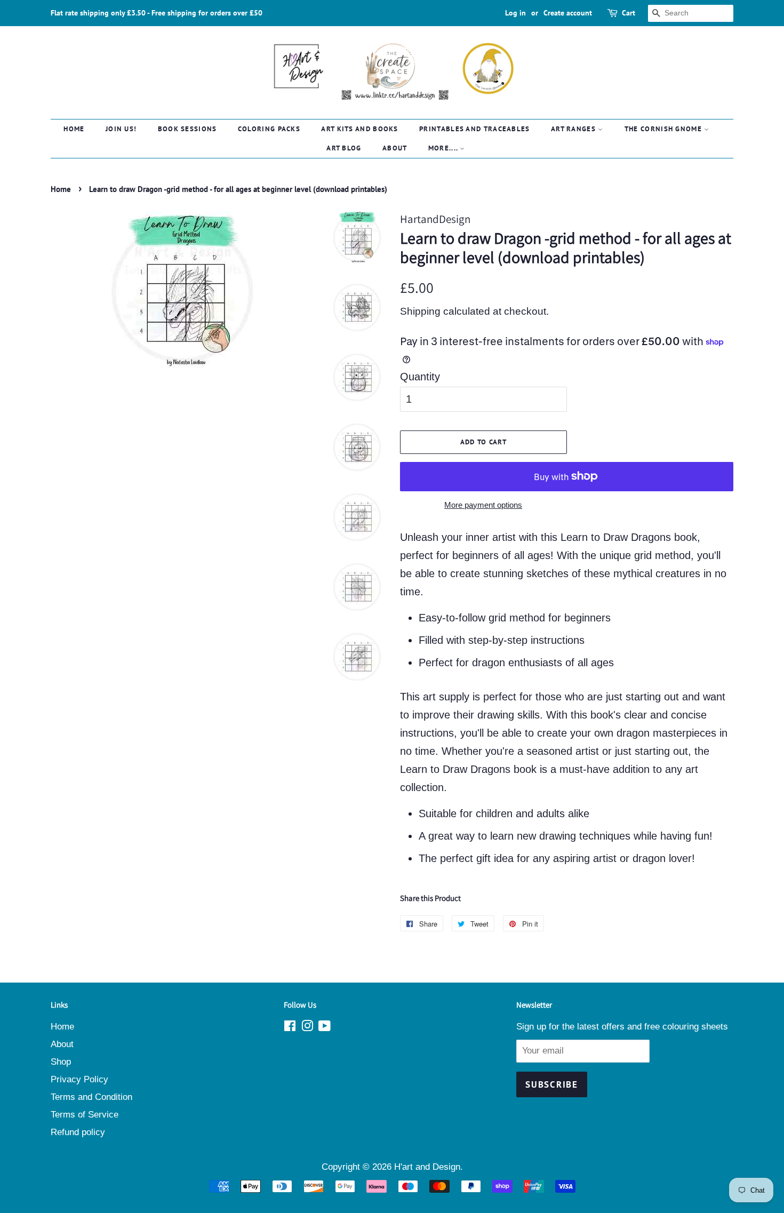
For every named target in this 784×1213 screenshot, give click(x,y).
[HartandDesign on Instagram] (307, 1028)
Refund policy (78, 1132)
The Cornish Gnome (664, 128)
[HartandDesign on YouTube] (324, 1028)
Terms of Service (84, 1115)
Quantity (420, 376)
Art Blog (343, 148)
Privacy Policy (79, 1079)
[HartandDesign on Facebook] (290, 1028)
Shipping (420, 311)
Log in (515, 13)
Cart (628, 13)
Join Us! (121, 128)
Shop (61, 1062)
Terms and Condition (91, 1097)
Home (73, 128)
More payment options (483, 504)
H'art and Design (427, 1167)
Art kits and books (359, 128)
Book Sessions (187, 128)
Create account (567, 13)
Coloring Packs (269, 128)
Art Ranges (574, 128)
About (394, 148)
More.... (444, 148)
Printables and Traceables (474, 128)
